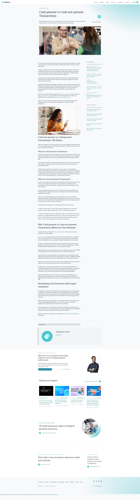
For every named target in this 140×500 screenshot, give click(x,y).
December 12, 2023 (43, 8)
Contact (76, 482)
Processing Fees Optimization (43, 398)
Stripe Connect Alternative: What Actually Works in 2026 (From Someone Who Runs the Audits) (94, 401)
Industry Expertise (53, 482)
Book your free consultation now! (62, 97)
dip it (62, 169)
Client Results (61, 482)
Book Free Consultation (45, 369)
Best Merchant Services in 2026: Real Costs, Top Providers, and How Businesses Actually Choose (94, 69)
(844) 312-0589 (66, 369)
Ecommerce (58, 398)
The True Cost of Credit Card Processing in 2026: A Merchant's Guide (46, 402)
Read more (58, 334)
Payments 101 (74, 398)
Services (96, 2)
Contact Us (127, 2)
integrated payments (92, 398)
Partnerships (120, 2)
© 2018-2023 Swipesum (97, 486)
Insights (67, 482)
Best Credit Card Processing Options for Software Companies (94, 114)
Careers (81, 482)
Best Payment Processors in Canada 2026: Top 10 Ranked (78, 399)
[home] (6, 2)
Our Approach (41, 482)
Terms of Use (46, 486)
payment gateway (44, 95)
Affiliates (72, 482)
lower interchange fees (59, 232)
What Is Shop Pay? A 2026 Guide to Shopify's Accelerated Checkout (61, 400)
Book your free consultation (71, 313)
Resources (113, 2)
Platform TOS (52, 486)
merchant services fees (65, 94)
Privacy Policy (40, 486)
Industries (102, 2)
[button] (102, 2)
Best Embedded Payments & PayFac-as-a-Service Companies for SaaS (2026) (94, 97)
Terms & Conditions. (54, 494)
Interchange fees (42, 237)
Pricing (107, 2)
